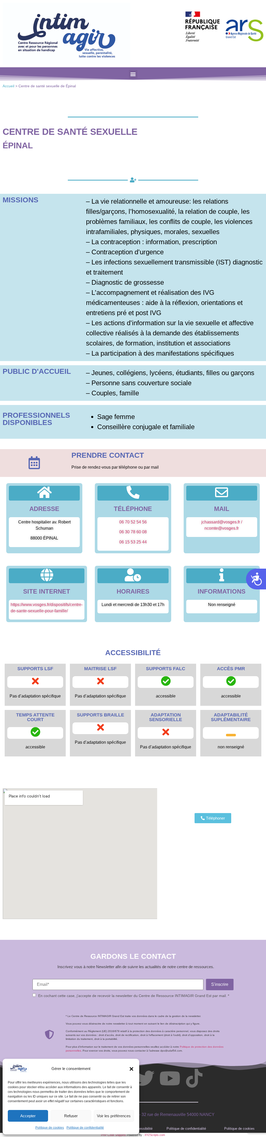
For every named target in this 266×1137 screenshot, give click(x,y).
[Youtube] (169, 1078)
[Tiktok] (194, 1078)
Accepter (28, 1116)
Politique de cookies (49, 1127)
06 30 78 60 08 (133, 532)
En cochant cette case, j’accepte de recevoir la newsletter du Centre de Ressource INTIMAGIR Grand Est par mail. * (133, 996)
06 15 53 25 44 (133, 542)
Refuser (71, 1116)
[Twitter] (145, 1078)
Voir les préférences (114, 1116)
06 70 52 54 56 (133, 522)
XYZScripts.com (154, 1134)
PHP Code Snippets (113, 1134)
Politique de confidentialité (85, 1127)
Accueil (8, 86)
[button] (131, 1069)
